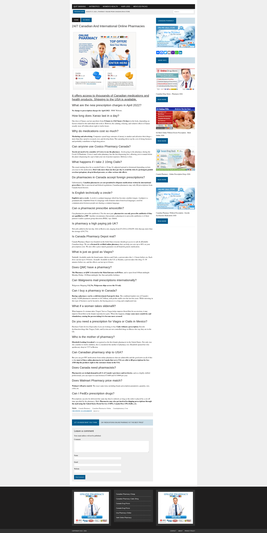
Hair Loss (125, 6)
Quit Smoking (80, 6)
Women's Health (110, 6)
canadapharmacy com (120, 408)
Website (76, 469)
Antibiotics (94, 6)
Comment (77, 439)
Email (76, 462)
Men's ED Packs (140, 6)
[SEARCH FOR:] (183, 12)
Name (76, 455)
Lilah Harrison (86, 411)
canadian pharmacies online (101, 408)
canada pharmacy (84, 408)
